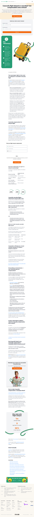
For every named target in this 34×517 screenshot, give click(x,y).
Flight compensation (3, 505)
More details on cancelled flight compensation (17, 466)
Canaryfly (9, 449)
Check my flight (17, 162)
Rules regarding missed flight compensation (16, 469)
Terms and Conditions (26, 514)
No (20, 480)
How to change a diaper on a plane (26, 487)
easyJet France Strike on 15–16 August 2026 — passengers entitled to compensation (10, 488)
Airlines (19, 503)
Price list (2, 510)
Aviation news (3, 486)
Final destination (5, 27)
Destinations (19, 506)
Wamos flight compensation (14, 463)
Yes (15, 480)
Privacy (31, 514)
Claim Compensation (17, 16)
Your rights (8, 502)
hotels (12, 457)
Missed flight (8, 508)
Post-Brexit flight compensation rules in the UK (17, 467)
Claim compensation (17, 368)
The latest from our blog (21, 486)
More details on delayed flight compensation (17, 464)
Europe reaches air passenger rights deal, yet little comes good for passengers (9, 492)
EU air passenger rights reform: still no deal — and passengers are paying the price (10, 495)
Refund (2, 502)
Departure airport (5, 23)
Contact (13, 502)
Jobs (13, 508)
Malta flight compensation (14, 461)
